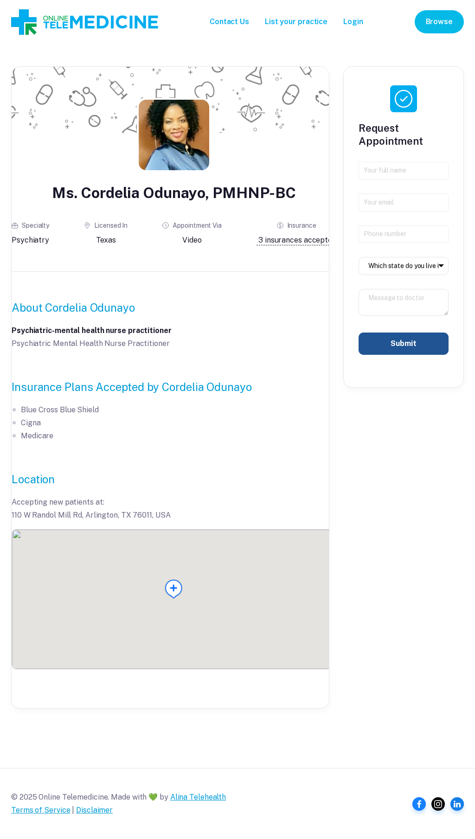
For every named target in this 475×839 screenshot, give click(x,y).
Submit (403, 343)
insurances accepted (297, 240)
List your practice (296, 21)
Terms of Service (40, 810)
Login (353, 21)
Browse (439, 21)
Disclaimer (94, 810)
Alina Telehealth (198, 797)
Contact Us (229, 21)
